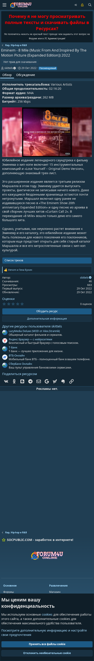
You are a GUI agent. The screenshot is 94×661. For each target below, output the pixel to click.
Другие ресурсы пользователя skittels (32, 326)
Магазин (55, 592)
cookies (47, 614)
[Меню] (4, 5)
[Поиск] (90, 5)
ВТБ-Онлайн (17, 355)
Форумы (8, 592)
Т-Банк (13, 347)
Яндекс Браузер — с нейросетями (30, 339)
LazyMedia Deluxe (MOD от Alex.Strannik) (34, 331)
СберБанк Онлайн (20, 364)
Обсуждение (25, 75)
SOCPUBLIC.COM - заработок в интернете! (40, 540)
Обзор (7, 75)
